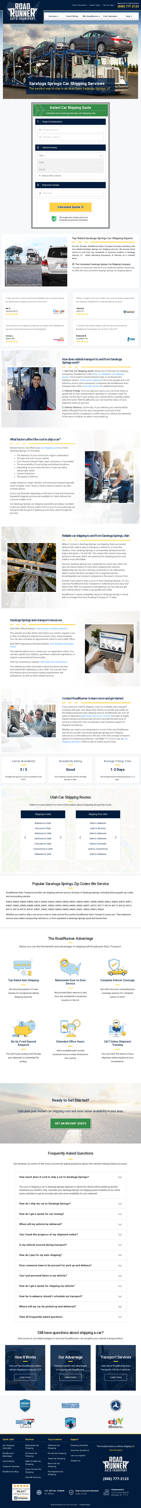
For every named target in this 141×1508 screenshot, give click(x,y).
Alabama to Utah (43, 823)
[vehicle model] (70, 169)
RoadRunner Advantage (8, 1454)
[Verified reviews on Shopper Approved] (21, 1492)
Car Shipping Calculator (8, 1446)
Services (53, 16)
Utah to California (97, 838)
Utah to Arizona (98, 828)
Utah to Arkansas (98, 833)
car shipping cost (49, 448)
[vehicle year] (70, 156)
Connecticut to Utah (43, 849)
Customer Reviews (11, 1466)
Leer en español (77, 1455)
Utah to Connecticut (98, 849)
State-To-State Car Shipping (33, 1462)
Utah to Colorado (98, 844)
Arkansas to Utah (43, 833)
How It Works (72, 16)
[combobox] (70, 130)
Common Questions (79, 1450)
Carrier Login (108, 5)
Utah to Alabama (98, 823)
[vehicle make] (70, 163)
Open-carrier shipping (90, 380)
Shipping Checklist (79, 1445)
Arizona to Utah (43, 828)
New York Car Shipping (54, 1465)
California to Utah (42, 838)
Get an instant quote (70, 1123)
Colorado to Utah (43, 844)
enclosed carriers (90, 386)
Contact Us (75, 1461)
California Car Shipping (54, 1446)
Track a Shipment (79, 5)
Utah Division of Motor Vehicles (51, 628)
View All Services (33, 1477)
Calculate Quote (69, 207)
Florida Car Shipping (57, 1453)
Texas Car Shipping (56, 1458)
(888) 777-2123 (128, 6)
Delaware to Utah (43, 854)
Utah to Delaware (98, 854)
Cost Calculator (110, 16)
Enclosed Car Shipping (31, 1454)
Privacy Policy (84, 1505)
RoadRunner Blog (11, 1472)
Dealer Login (95, 5)
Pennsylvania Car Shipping (55, 1473)
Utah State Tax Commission (53, 662)
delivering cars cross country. (96, 716)
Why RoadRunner (90, 16)
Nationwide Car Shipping (32, 1446)
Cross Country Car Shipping (33, 1470)
